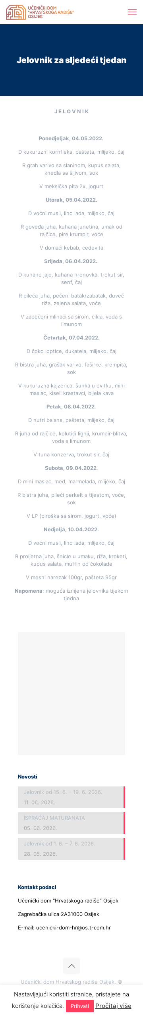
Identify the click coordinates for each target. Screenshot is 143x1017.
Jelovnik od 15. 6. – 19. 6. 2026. (63, 792)
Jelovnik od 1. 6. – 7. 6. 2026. (59, 843)
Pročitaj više (113, 1005)
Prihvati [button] (80, 1006)
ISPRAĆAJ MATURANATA (54, 818)
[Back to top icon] (71, 966)
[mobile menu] (132, 12)
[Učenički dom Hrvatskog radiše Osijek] (40, 12)
